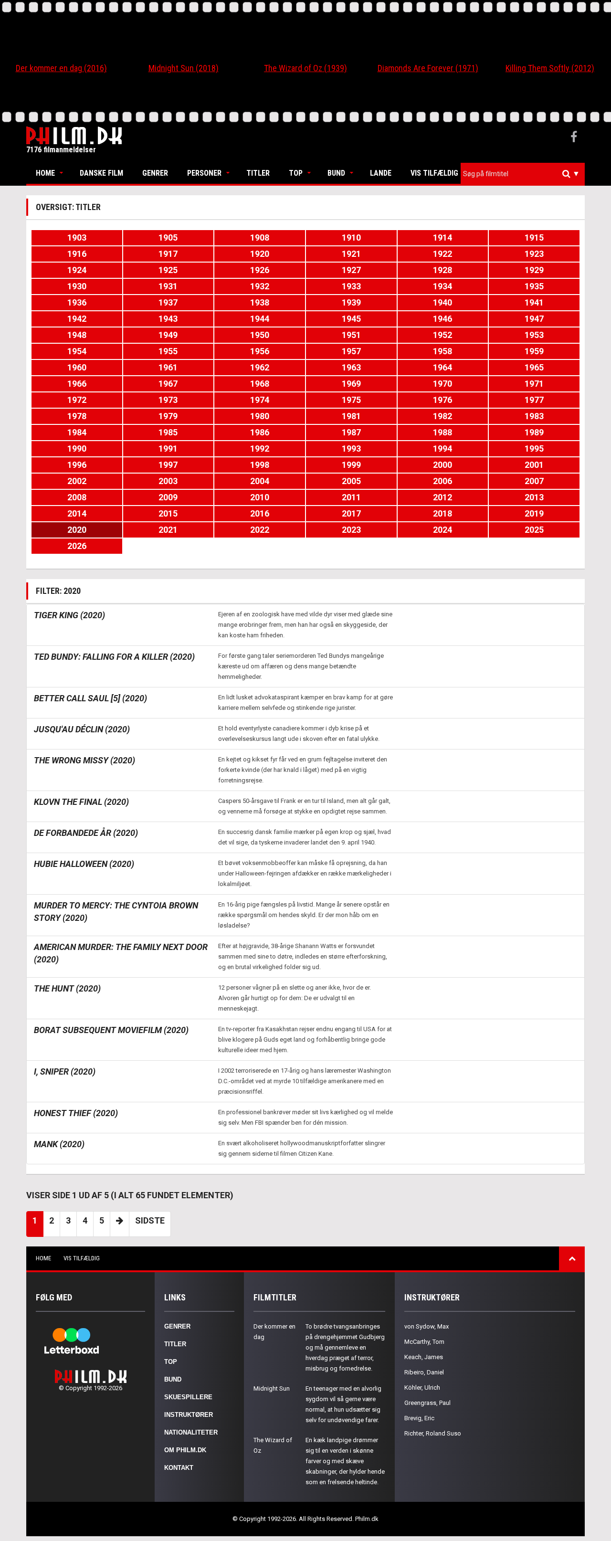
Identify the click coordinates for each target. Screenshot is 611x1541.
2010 (259, 497)
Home (45, 173)
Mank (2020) (59, 1144)
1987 (351, 432)
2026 (76, 546)
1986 (259, 432)
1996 (76, 465)
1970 (442, 384)
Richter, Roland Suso (432, 1433)
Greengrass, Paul (427, 1402)
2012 (442, 497)
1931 (168, 286)
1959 (534, 351)
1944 (259, 319)
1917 (168, 254)
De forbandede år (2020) (86, 833)
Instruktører (188, 1414)
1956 (259, 351)
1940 (442, 302)
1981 (351, 416)
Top (296, 173)
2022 (259, 530)
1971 (534, 384)
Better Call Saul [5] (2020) (90, 698)
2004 (259, 481)
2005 (351, 481)
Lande (380, 173)
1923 (534, 254)
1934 (442, 286)
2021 (168, 530)
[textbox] (525, 173)
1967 (168, 384)
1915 (534, 237)
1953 (534, 335)
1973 (168, 400)
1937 (168, 302)
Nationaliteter (191, 1432)
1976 (442, 400)
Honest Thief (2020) (76, 1113)
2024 (442, 530)
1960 (76, 367)
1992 (259, 448)
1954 (76, 351)
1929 (534, 270)
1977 (534, 400)
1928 (442, 270)
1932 (259, 286)
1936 (76, 302)
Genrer (155, 173)
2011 (351, 497)
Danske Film (101, 173)
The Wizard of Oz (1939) (305, 68)
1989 (534, 432)
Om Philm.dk (185, 1450)
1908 (259, 237)
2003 (168, 481)
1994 (442, 448)
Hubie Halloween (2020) (84, 864)
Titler (258, 173)
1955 (168, 351)
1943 (168, 319)
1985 (168, 432)
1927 (351, 270)
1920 (259, 254)
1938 (259, 302)
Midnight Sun (271, 1388)
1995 (534, 448)
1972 (76, 400)
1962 (259, 367)
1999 (351, 465)
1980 (259, 416)
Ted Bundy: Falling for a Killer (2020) (114, 657)
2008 (76, 497)
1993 (351, 448)
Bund (336, 173)
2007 (534, 481)
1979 (168, 416)
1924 (76, 270)
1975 (351, 400)
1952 (442, 335)
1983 (534, 416)
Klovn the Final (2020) (81, 802)
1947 (534, 319)
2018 (442, 513)
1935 (534, 286)
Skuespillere (188, 1397)
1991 (168, 448)
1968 (259, 384)
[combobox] (523, 174)
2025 (534, 530)
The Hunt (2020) (67, 988)
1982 (442, 416)
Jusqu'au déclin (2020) (82, 729)
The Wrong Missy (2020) (84, 760)
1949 (168, 335)
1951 (351, 335)
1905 (168, 237)
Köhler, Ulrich (422, 1387)
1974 (259, 400)
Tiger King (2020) (69, 615)
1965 (534, 367)
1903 (76, 237)
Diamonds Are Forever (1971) (428, 68)
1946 (442, 319)
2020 (76, 530)
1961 (168, 367)
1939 (351, 302)
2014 (76, 513)
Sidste (150, 1220)
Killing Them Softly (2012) (550, 68)
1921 (351, 254)
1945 (351, 319)
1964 (442, 367)
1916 (76, 254)
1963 (351, 367)
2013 (534, 497)
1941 (534, 302)
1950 (259, 335)
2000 (442, 465)
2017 (351, 513)
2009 (168, 497)
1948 (76, 335)
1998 (259, 465)
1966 (76, 384)
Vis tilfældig (434, 173)
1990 (76, 448)
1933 (351, 286)
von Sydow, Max (426, 1326)
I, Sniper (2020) (64, 1071)
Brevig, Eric (419, 1418)
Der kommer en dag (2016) (61, 68)
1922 (442, 254)
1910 (351, 237)
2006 (442, 481)
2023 (351, 530)
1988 (442, 432)
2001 (534, 465)
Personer (204, 173)
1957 (351, 351)
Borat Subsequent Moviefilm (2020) (111, 1030)
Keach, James (423, 1357)
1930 (76, 286)
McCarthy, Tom (424, 1341)
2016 (259, 513)
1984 (76, 432)
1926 (259, 270)
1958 (442, 351)
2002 (76, 481)
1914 (442, 237)
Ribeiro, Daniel (424, 1372)
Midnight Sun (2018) (183, 68)
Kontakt (178, 1467)
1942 (76, 319)
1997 (168, 465)
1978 (76, 416)
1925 (168, 270)
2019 (534, 513)
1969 (351, 384)
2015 (168, 513)
